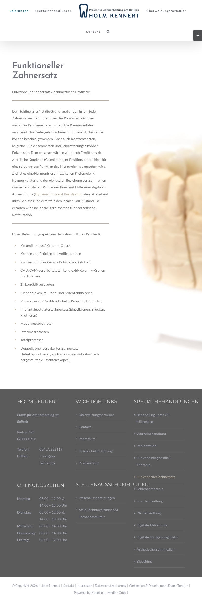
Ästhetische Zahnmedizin (156, 549)
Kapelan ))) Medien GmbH (109, 593)
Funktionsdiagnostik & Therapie (154, 461)
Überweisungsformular (96, 415)
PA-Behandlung (149, 513)
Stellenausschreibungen (97, 498)
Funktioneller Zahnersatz (156, 477)
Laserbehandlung (150, 501)
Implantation (146, 446)
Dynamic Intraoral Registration (59, 194)
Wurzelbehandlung (151, 434)
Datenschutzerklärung (96, 451)
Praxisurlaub (88, 463)
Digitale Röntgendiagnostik (157, 537)
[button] (108, 31)
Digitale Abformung (152, 525)
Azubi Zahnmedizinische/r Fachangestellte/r (98, 513)
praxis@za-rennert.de (47, 459)
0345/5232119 (50, 449)
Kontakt (85, 427)
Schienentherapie (150, 489)
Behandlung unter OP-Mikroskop (154, 418)
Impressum (87, 439)
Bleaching (144, 561)
